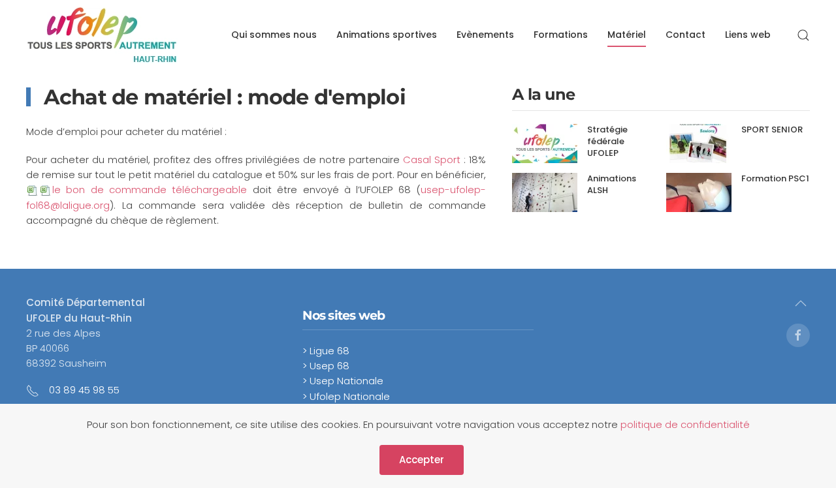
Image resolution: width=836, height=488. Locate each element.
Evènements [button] (485, 34)
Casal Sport (431, 159)
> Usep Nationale (342, 381)
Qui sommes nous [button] (274, 34)
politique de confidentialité (685, 424)
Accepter (421, 459)
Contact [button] (685, 34)
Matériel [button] (626, 34)
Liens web (748, 34)
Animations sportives (386, 34)
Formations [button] (561, 34)
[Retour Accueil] (102, 35)
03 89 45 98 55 (84, 390)
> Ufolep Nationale (346, 396)
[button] (803, 35)
